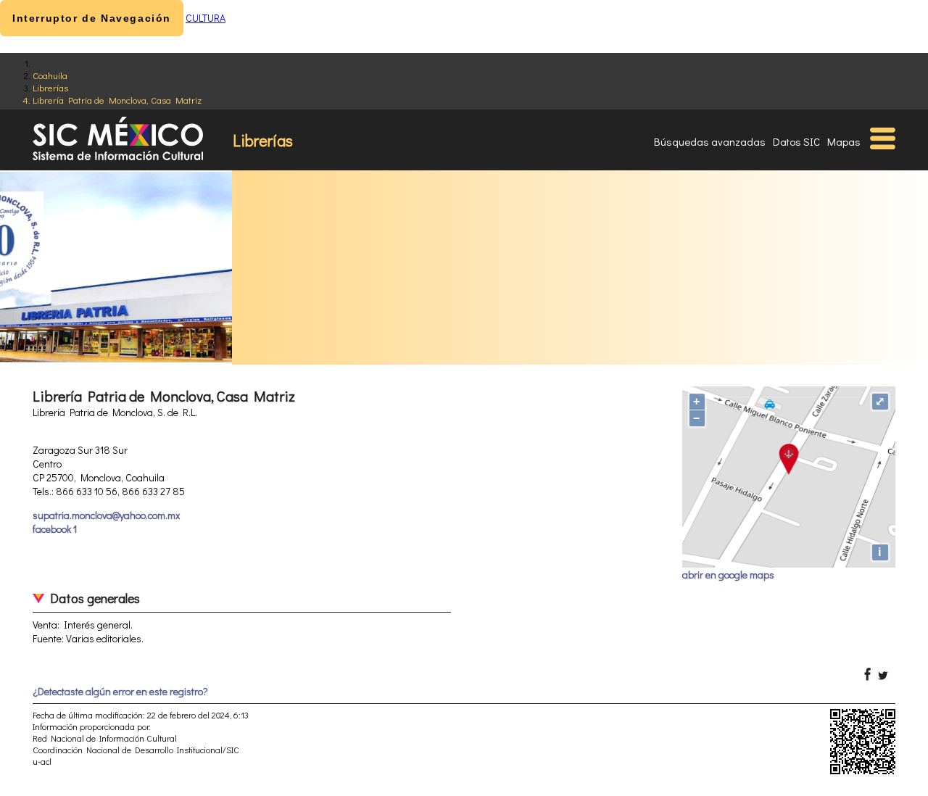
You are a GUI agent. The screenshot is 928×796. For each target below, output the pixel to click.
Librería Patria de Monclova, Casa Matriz (117, 100)
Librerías (50, 87)
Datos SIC (796, 141)
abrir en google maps (728, 574)
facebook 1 (55, 529)
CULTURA (205, 18)
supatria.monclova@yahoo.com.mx (106, 515)
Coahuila (50, 75)
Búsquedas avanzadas (710, 141)
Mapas (844, 141)
